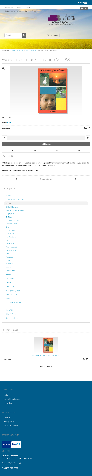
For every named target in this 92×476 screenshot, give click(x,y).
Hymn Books (10, 243)
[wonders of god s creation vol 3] (46, 91)
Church (8, 227)
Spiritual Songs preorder (15, 199)
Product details (46, 366)
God (7, 240)
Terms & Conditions (11, 426)
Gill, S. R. (10, 123)
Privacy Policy (9, 422)
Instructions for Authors (13, 11)
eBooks (8, 267)
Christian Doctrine (12, 220)
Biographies (10, 214)
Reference (9, 263)
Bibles (8, 195)
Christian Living (11, 223)
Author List (20, 50)
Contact (27, 8)
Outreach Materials (13, 302)
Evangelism (10, 233)
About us (7, 418)
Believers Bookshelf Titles (15, 210)
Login (6, 395)
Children (33, 50)
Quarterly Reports (31, 11)
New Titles (10, 310)
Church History (11, 230)
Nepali (8, 298)
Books (27, 50)
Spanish (9, 306)
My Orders (8, 403)
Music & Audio (11, 294)
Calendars (10, 279)
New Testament (11, 247)
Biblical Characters (12, 207)
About (19, 8)
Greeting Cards (12, 318)
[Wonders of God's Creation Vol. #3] (46, 345)
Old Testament (11, 250)
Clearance (10, 287)
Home (13, 50)
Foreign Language (13, 290)
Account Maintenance (12, 399)
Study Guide (11, 271)
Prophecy (9, 260)
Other (8, 253)
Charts (8, 283)
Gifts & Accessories (13, 314)
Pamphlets (9, 257)
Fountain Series (11, 237)
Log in (84, 8)
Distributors (9, 8)
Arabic (8, 275)
